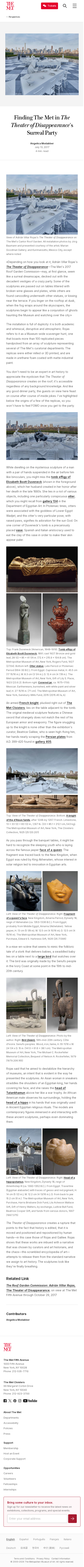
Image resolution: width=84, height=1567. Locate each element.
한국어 (35, 1547)
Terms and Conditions (24, 1558)
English (10, 1539)
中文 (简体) (49, 1547)
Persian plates (56, 736)
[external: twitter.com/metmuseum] (10, 1400)
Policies (8, 1428)
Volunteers (10, 1478)
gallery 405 (43, 741)
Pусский (64, 1547)
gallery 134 (50, 501)
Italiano (67, 1539)
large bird (44, 956)
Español (24, 1539)
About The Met (12, 1412)
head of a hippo (17, 1102)
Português (39, 1539)
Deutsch (11, 1547)
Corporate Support (15, 1458)
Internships (10, 1489)
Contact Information (60, 1558)
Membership (11, 1448)
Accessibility (11, 1423)
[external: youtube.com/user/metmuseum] (30, 1400)
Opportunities (12, 1468)
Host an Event (11, 1453)
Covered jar (45, 682)
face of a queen (51, 850)
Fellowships (10, 1484)
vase (19, 530)
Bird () (28, 1040)
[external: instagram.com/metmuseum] (19, 1400)
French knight (28, 702)
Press (7, 1433)
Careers (8, 1473)
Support (8, 1442)
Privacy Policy (43, 1558)
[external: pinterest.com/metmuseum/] (14, 1400)
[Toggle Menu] (74, 6)
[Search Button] (65, 6)
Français (54, 1539)
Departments (11, 1417)
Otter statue (36, 666)
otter (71, 496)
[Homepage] (10, 6)
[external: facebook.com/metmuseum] (5, 1400)
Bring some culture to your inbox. (30, 1502)
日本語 (24, 1547)
